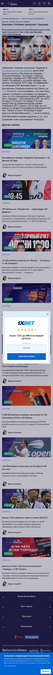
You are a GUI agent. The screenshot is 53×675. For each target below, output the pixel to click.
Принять (46, 671)
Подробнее (22, 665)
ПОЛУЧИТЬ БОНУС (26, 356)
